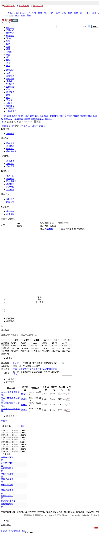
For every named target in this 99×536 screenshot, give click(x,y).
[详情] (15, 374)
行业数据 (10, 108)
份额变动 (10, 149)
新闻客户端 (38, 6)
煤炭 (46, 116)
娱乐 (22, 13)
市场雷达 (10, 76)
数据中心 (10, 33)
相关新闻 (10, 214)
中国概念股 (11, 111)
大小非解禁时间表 (64, 116)
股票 (8, 44)
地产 (28, 116)
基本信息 (10, 143)
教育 (88, 13)
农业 (23, 116)
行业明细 (10, 179)
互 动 (8, 38)
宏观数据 (10, 106)
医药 (37, 116)
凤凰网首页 (9, 6)
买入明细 (10, 187)
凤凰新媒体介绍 (8, 512)
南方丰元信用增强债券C (46, 369)
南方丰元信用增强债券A (24, 369)
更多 (23, 426)
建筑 (32, 116)
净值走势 (10, 133)
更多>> (48, 119)
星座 (29, 15)
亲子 (46, 13)
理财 (8, 60)
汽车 (52, 13)
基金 (8, 63)
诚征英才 (58, 512)
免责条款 (80, 512)
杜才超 (16, 363)
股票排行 (10, 70)
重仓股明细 (11, 181)
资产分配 (10, 176)
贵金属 (9, 100)
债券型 (34, 119)
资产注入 (8, 119)
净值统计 (10, 164)
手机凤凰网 (24, 6)
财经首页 (10, 27)
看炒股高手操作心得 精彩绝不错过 (13, 531)
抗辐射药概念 (86, 116)
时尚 (34, 13)
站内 (84, 26)
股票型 (27, 119)
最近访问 (29, 532)
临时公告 (10, 199)
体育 (28, 13)
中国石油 (25, 126)
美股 (8, 49)
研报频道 (10, 36)
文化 (94, 13)
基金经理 (10, 146)
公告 (8, 89)
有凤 (8, 520)
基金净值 (10, 92)
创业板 (9, 52)
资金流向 (10, 78)
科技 (70, 13)
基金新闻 (10, 211)
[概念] (53, 116)
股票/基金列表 (8, 126)
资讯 (9, 13)
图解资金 (10, 87)
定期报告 (10, 202)
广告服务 (48, 512)
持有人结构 (11, 151)
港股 (8, 46)
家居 (64, 13)
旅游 (76, 13)
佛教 (23, 15)
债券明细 (10, 184)
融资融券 (10, 84)
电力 (14, 116)
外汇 (8, 57)
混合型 (40, 119)
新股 (8, 55)
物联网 (76, 116)
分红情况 (10, 166)
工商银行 (34, 126)
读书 (82, 13)
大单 (8, 73)
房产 (58, 13)
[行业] (3, 116)
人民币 (9, 103)
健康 (40, 13)
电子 (41, 116)
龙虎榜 (9, 81)
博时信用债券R (8, 501)
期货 (8, 65)
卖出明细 (10, 189)
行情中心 (10, 30)
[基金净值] (18, 119)
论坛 (11, 15)
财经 (16, 13)
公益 (17, 15)
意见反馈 (90, 512)
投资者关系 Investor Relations (30, 512)
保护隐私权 (69, 512)
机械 (18, 116)
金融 (9, 116)
